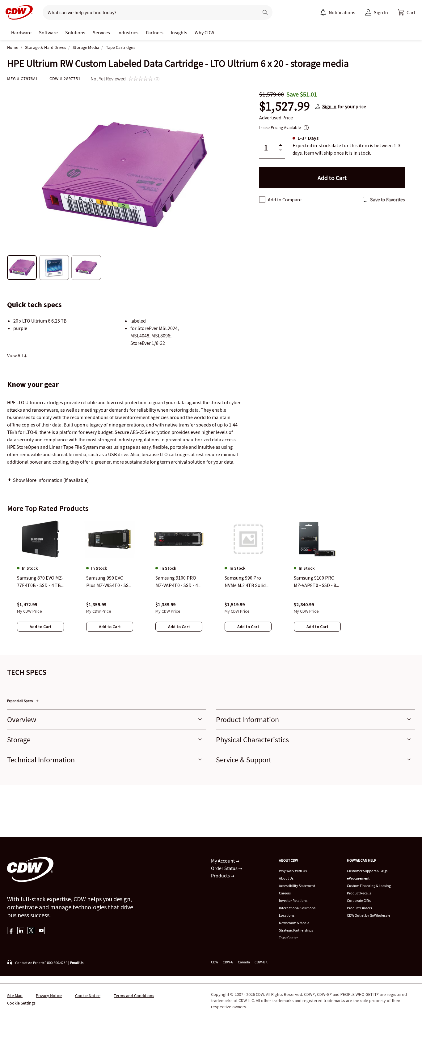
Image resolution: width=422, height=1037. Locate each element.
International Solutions (297, 908)
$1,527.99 (284, 106)
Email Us (76, 962)
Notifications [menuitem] (342, 12)
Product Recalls (359, 893)
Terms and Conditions (134, 995)
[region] (211, 581)
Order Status (224, 868)
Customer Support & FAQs (367, 870)
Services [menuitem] (101, 32)
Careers (285, 893)
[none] (21, 32)
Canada (244, 962)
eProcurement (358, 878)
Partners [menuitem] (154, 32)
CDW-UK (261, 962)
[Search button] (265, 12)
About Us (286, 878)
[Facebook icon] (10, 931)
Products (221, 875)
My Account (223, 861)
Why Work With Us (293, 870)
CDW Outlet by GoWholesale (368, 915)
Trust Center (288, 937)
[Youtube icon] (41, 931)
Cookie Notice (87, 995)
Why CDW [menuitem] (204, 32)
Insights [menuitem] (179, 32)
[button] (406, 12)
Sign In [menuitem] (381, 12)
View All (15, 355)
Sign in (329, 106)
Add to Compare (285, 199)
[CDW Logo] (17, 12)
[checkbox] (262, 199)
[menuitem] (323, 12)
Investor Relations (293, 900)
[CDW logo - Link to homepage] (17, 12)
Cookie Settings (21, 1003)
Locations (286, 915)
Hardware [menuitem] (21, 32)
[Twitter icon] (31, 931)
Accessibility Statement (297, 885)
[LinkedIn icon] (20, 931)
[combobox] (148, 12)
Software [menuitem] (48, 32)
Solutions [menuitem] (75, 32)
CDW (214, 962)
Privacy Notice (49, 995)
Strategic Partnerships (296, 930)
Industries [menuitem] (127, 32)
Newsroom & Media (294, 922)
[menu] (337, 12)
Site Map (15, 995)
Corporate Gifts (359, 900)
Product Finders (359, 908)
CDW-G (228, 962)
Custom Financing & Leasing (369, 885)
